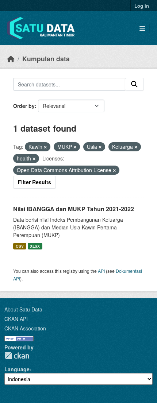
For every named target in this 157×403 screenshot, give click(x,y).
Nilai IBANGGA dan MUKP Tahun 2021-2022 (73, 209)
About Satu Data (23, 309)
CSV (20, 246)
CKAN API (16, 318)
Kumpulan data (46, 58)
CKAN (16, 356)
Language (17, 369)
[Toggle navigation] (142, 28)
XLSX (35, 246)
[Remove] (45, 147)
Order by (24, 105)
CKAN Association (25, 328)
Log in (141, 5)
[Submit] (134, 84)
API (101, 271)
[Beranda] (11, 58)
